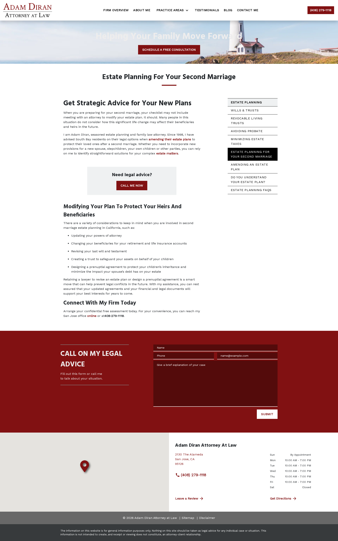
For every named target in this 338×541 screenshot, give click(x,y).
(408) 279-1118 (193, 475)
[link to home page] (27, 10)
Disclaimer (207, 518)
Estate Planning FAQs (251, 190)
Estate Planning (246, 102)
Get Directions (280, 498)
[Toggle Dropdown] (188, 10)
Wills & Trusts (245, 110)
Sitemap (188, 518)
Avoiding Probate (246, 131)
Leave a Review (186, 498)
